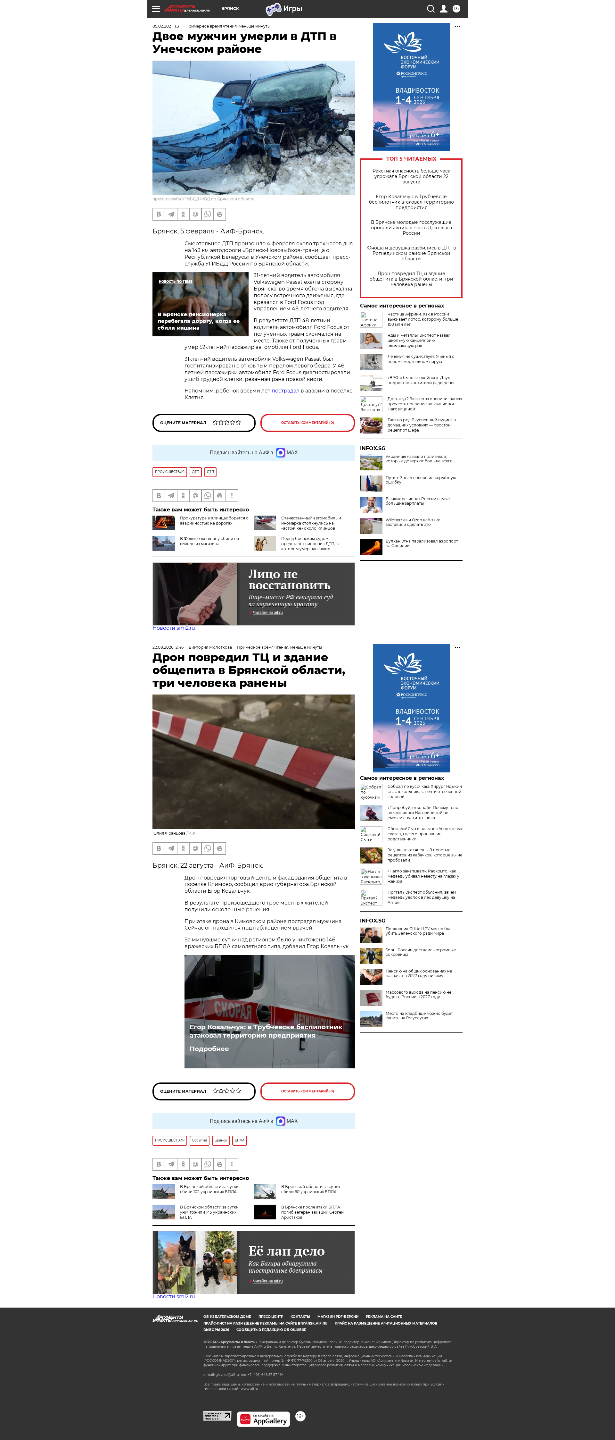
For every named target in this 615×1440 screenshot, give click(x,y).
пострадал (285, 391)
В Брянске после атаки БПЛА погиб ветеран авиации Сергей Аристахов (312, 1212)
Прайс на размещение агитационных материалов (386, 1323)
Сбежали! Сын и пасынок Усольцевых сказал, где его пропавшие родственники (425, 833)
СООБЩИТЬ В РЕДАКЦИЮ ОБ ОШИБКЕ (271, 1330)
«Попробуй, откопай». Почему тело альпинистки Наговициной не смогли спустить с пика (423, 812)
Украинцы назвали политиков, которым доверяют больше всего (419, 458)
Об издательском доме (227, 1317)
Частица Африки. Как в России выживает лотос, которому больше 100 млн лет (423, 319)
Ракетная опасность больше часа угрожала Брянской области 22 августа (411, 176)
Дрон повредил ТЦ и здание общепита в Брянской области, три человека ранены (411, 279)
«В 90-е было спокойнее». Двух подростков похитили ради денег (421, 380)
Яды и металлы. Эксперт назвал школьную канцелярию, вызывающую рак (419, 340)
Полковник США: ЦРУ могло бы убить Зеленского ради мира (418, 931)
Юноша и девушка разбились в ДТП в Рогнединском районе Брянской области (411, 253)
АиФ (193, 833)
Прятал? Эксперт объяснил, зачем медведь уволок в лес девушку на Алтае (422, 897)
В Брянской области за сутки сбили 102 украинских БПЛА (209, 1189)
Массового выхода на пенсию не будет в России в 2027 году (418, 994)
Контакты (300, 1317)
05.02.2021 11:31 (166, 26)
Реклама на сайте (384, 1317)
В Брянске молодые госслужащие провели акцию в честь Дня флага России (411, 228)
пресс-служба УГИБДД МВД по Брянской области (203, 199)
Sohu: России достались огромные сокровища (421, 952)
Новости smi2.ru (173, 628)
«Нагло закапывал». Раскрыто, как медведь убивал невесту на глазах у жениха (423, 876)
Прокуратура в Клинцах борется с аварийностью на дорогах (214, 521)
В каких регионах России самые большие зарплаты (418, 501)
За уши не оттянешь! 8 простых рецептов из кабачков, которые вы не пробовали (425, 855)
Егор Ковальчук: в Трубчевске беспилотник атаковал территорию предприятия (411, 202)
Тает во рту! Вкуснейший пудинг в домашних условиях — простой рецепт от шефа (422, 425)
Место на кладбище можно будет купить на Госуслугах (419, 1015)
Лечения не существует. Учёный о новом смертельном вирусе (421, 359)
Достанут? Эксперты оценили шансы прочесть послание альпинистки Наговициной (425, 403)
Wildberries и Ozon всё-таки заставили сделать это (413, 522)
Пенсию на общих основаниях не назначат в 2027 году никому (419, 973)
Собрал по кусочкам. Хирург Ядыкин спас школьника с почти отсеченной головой (425, 791)
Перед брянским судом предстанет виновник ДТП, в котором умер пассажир (310, 543)
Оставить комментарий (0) (307, 423)
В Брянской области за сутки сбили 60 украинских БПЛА (310, 1189)
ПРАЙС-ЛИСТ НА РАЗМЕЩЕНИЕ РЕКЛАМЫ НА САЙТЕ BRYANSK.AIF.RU (265, 1323)
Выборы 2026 (216, 1330)
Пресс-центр (270, 1317)
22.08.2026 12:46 (168, 647)
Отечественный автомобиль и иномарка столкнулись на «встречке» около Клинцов (311, 523)
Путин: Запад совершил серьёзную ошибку (421, 480)
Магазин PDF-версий (337, 1317)
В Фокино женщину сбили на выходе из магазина (209, 541)
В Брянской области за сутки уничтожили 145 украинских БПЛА (209, 1212)
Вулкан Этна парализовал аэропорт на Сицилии (422, 543)
